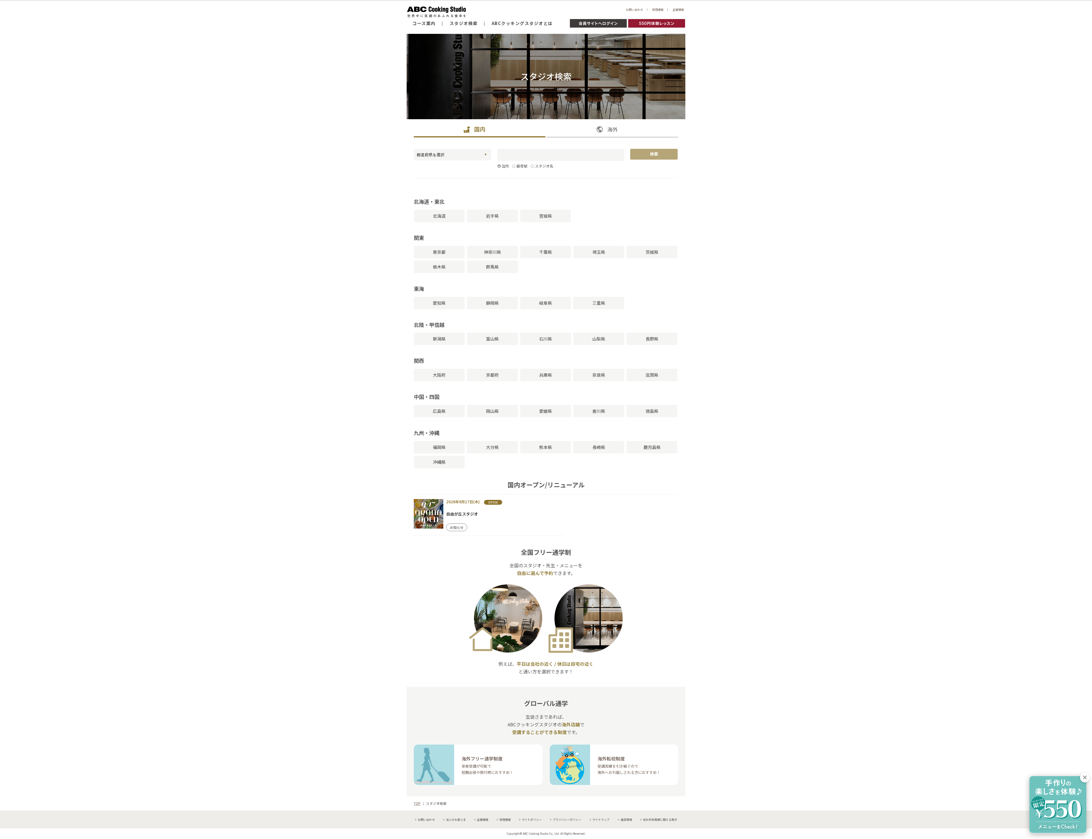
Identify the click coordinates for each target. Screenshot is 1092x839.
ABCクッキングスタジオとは (522, 23)
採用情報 (657, 9)
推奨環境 (626, 819)
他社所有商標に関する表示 (660, 819)
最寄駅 (522, 166)
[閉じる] (1085, 777)
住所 (505, 166)
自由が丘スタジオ (462, 514)
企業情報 (678, 9)
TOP (417, 803)
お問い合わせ (634, 9)
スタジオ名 (544, 166)
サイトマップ (600, 819)
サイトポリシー (532, 819)
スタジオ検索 (464, 23)
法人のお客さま (456, 819)
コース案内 (424, 23)
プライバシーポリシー (567, 819)
